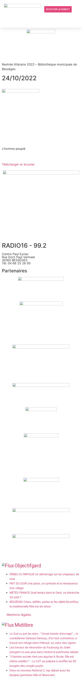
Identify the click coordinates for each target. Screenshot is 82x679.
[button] (60, 17)
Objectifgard (28, 565)
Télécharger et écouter (18, 164)
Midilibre (24, 625)
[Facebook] (68, 17)
